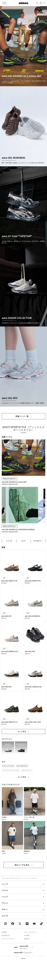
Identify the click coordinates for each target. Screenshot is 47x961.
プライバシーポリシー (8, 939)
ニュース (5, 916)
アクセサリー (38, 541)
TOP (3, 878)
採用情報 (26, 939)
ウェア (23, 541)
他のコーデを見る (22, 865)
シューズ (9, 541)
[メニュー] (4, 3)
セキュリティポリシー (30, 932)
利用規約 (4, 932)
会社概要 (26, 935)
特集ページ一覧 (22, 416)
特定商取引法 (6, 935)
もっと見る (22, 731)
